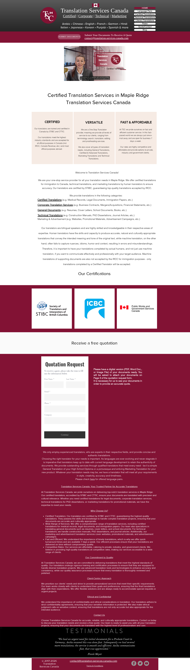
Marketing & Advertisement (52, 219)
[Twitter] (140, 663)
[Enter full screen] (122, 77)
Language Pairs (145, 11)
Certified (69, 16)
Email (46, 392)
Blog (145, 30)
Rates (145, 24)
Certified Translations (145, 14)
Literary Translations (145, 20)
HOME (145, 8)
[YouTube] (146, 663)
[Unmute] (71, 77)
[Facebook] (133, 663)
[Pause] (67, 77)
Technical (102, 16)
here (92, 479)
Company (48, 415)
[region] (52, 138)
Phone (46, 403)
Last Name (70, 379)
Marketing (119, 16)
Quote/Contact (144, 27)
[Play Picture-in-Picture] (118, 77)
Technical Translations (145, 17)
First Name (48, 379)
